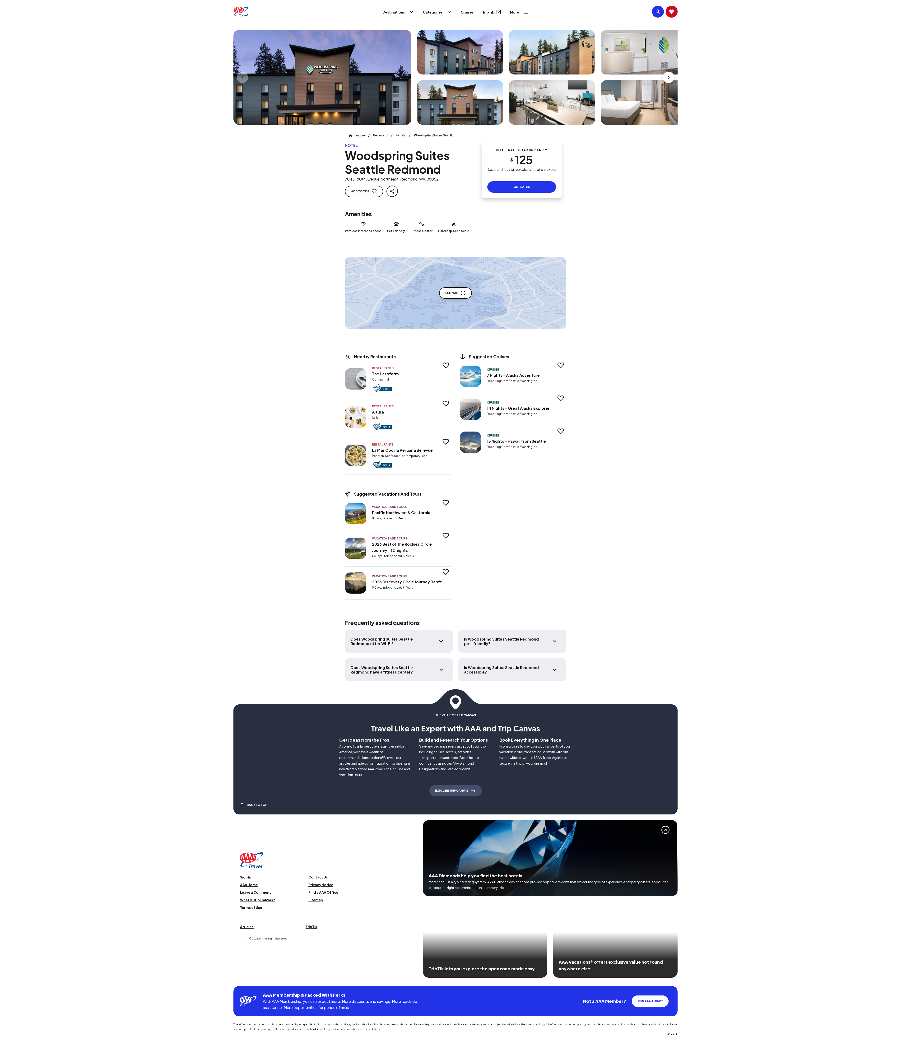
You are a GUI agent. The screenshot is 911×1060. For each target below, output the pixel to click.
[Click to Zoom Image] (322, 77)
